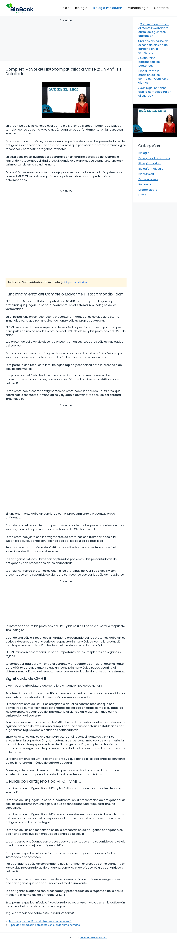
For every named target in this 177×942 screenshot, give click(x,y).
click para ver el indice (75, 282)
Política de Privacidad (93, 937)
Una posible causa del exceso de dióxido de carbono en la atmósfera (153, 47)
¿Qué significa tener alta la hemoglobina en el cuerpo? (154, 92)
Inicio (66, 8)
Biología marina (149, 163)
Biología (81, 8)
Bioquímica (146, 174)
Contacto (161, 8)
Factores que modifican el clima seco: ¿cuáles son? (40, 921)
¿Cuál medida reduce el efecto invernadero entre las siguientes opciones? (153, 30)
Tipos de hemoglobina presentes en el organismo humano (44, 925)
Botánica (144, 184)
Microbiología (138, 8)
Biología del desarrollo (154, 158)
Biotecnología (148, 179)
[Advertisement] (66, 40)
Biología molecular (107, 8)
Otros (142, 195)
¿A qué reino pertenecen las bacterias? (149, 62)
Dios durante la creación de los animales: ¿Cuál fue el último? (153, 77)
